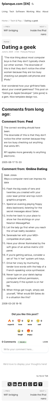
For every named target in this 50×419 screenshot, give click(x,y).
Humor (6, 42)
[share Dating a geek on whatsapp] (30, 384)
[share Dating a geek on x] (10, 384)
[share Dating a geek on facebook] (25, 384)
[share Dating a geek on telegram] (35, 384)
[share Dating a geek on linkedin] (15, 384)
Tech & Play (16, 20)
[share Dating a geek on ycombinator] (40, 384)
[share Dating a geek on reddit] (20, 384)
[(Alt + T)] (32, 4)
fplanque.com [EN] (16, 4)
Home (5, 20)
